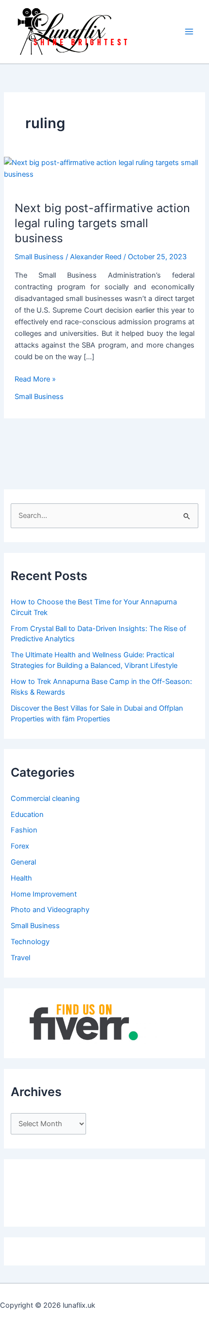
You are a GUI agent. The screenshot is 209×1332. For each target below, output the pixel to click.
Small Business (39, 256)
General (23, 862)
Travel (20, 957)
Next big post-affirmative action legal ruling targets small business (102, 223)
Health (21, 878)
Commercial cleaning (45, 798)
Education (27, 814)
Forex (20, 846)
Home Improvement (44, 894)
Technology (30, 941)
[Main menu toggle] (189, 31)
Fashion (24, 830)
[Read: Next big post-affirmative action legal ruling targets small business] (104, 168)
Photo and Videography (50, 909)
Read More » (35, 379)
